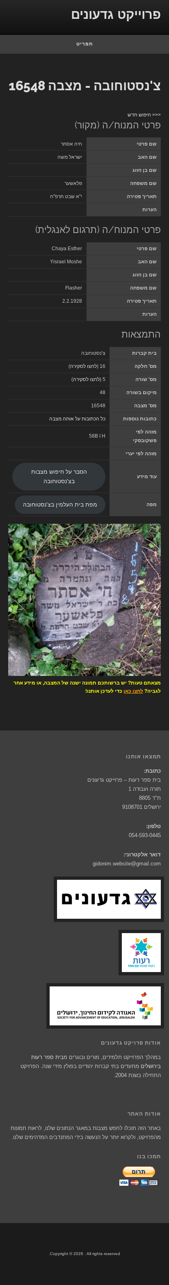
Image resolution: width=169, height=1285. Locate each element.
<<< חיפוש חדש (144, 115)
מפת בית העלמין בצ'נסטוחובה (60, 505)
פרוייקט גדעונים (116, 14)
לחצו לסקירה (83, 366)
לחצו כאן (133, 691)
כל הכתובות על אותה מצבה (77, 419)
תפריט (84, 44)
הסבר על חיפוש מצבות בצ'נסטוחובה (59, 476)
